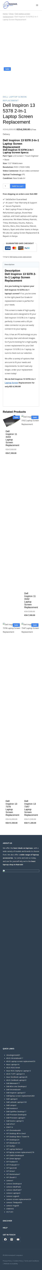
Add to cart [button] (11, 459)
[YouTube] (18, 1239)
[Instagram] (11, 1239)
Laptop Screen (11, 382)
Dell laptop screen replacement (21, 257)
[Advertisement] (21, 44)
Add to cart (17, 186)
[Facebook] (5, 1239)
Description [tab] (9, 264)
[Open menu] (37, 5)
